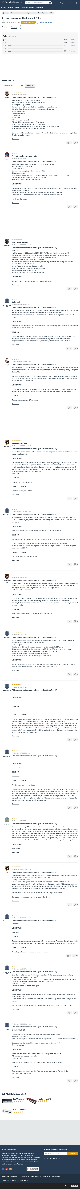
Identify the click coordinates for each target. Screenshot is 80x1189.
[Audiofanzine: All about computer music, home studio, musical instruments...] (12, 3)
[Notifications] (76, 3)
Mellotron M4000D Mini (20, 1110)
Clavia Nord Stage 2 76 (44, 1099)
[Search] (50, 2)
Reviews (10, 7)
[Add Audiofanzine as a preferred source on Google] (33, 1169)
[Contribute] (20, 27)
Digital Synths (42, 13)
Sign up (72, 1153)
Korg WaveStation (18, 1099)
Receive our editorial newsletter (55, 1150)
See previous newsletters (52, 1158)
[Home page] (3, 13)
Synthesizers (31, 13)
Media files (39, 7)
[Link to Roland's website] (40, 18)
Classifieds (24, 7)
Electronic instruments (17, 13)
